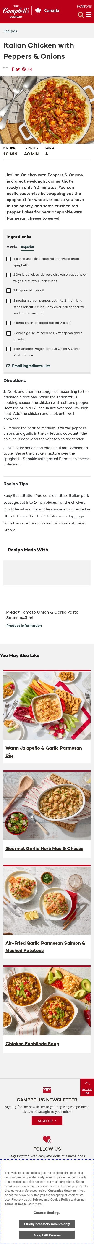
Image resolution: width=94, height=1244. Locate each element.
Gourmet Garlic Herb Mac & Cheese (44, 848)
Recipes (10, 31)
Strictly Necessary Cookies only (47, 1224)
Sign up (45, 1121)
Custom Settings (47, 1212)
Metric (12, 247)
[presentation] (47, 705)
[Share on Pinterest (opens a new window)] (24, 68)
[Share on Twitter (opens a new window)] (18, 68)
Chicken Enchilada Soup (32, 1044)
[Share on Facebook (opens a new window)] (12, 68)
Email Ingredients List (30, 365)
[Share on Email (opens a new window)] (30, 68)
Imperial (27, 247)
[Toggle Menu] (88, 15)
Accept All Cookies (46, 1235)
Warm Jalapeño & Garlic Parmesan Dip (43, 751)
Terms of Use (14, 1203)
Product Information (24, 625)
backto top (87, 1091)
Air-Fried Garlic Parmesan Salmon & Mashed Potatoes (45, 946)
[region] (47, 1201)
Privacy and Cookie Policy (51, 1199)
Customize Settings (62, 1190)
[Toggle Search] (81, 15)
